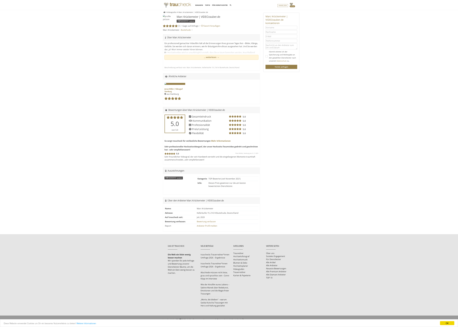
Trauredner (238, 253)
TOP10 (207, 5)
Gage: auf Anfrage (190, 26)
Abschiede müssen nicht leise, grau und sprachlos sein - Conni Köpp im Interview (215, 275)
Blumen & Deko (240, 263)
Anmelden (282, 6)
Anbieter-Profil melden (207, 226)
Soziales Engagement (275, 256)
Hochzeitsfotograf (241, 256)
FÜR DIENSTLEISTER (220, 5)
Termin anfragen (281, 67)
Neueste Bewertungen (276, 268)
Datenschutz (282, 61)
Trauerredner (239, 272)
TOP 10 (269, 277)
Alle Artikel (271, 262)
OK (447, 323)
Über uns (270, 253)
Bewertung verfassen (206, 221)
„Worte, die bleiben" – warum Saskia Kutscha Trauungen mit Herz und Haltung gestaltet (214, 302)
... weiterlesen (210, 57)
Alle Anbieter (272, 265)
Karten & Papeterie (241, 275)
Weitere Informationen (86, 323)
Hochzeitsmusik (240, 259)
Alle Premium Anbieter (276, 271)
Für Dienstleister (273, 259)
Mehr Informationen (221, 141)
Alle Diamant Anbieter (276, 274)
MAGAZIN (199, 5)
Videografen (238, 269)
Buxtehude (186, 30)
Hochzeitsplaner (240, 266)
